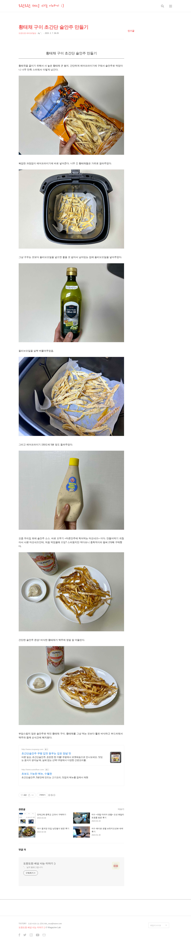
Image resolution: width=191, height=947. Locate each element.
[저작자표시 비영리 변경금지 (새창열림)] (51, 795)
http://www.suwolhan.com (33, 769)
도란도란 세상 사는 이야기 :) (41, 6)
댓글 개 (22, 849)
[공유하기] (29, 795)
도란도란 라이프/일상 (27, 33)
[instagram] (31, 935)
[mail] (44, 935)
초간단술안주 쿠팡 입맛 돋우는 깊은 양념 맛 (46, 753)
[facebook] (19, 935)
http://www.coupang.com (32, 749)
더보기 (121, 809)
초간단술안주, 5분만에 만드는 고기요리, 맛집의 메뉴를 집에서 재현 (55, 777)
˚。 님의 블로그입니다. (33, 867)
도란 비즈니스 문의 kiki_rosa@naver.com (45, 924)
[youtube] (37, 935)
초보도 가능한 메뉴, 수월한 (37, 773)
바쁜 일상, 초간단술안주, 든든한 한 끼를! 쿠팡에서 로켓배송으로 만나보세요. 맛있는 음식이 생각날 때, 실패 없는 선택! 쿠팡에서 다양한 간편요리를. (62, 758)
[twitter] (24, 935)
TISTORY (23, 924)
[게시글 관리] (32, 795)
